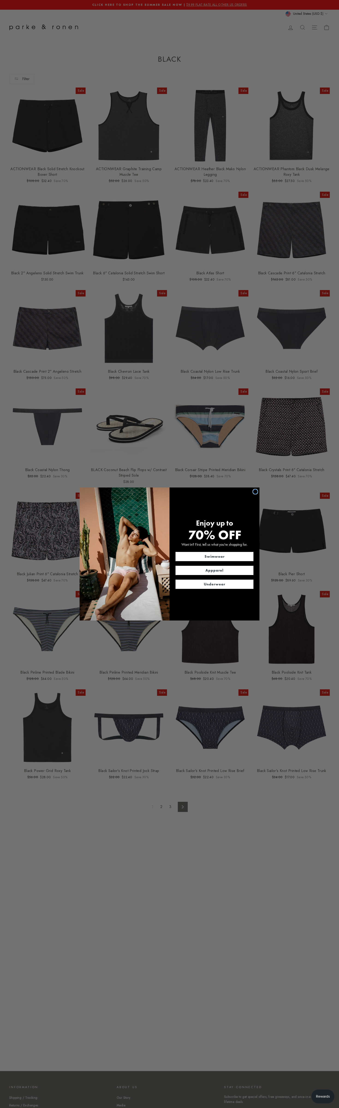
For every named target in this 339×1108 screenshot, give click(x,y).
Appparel (214, 570)
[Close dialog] (255, 491)
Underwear (214, 584)
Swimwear (215, 556)
